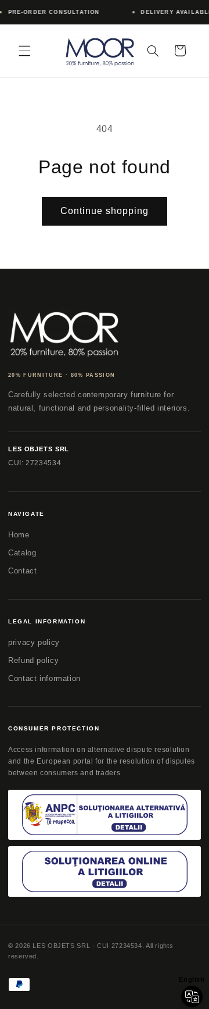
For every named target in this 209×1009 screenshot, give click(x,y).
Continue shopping (104, 211)
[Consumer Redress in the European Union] (104, 871)
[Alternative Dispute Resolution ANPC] (104, 815)
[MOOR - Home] (63, 332)
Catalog (22, 552)
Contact (22, 570)
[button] (24, 50)
